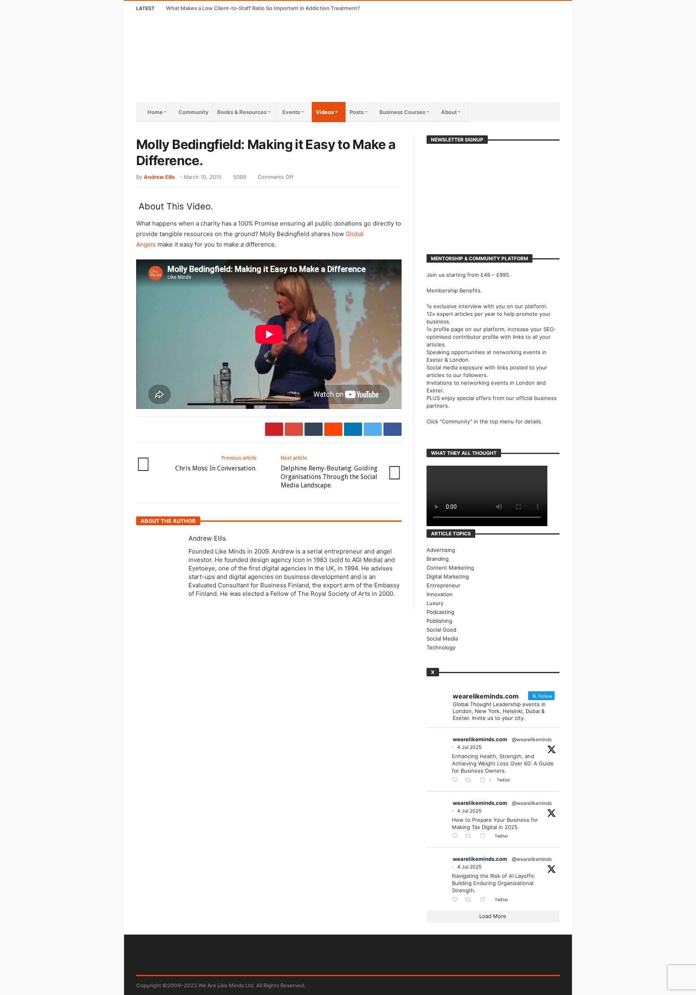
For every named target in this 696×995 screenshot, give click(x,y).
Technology (441, 647)
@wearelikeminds (532, 739)
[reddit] (333, 429)
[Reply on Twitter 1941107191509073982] (456, 836)
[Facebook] (492, 8)
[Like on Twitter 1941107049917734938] (485, 899)
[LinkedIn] (522, 8)
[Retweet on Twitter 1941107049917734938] (470, 899)
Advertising (441, 550)
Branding (438, 559)
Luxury (435, 603)
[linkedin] (353, 429)
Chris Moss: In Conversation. (216, 463)
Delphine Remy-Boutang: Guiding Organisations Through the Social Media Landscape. (329, 472)
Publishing (439, 621)
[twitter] (373, 429)
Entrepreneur (443, 585)
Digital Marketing (448, 576)
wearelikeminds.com (480, 739)
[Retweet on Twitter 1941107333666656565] (470, 780)
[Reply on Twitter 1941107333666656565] (456, 780)
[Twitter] (507, 8)
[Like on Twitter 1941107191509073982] (485, 836)
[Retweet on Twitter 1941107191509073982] (470, 836)
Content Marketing (450, 567)
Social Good (441, 629)
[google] (294, 429)
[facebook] (392, 429)
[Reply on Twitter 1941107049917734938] (456, 899)
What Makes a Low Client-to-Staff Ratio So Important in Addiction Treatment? (263, 8)
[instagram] (537, 8)
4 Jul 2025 (469, 747)
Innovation (440, 594)
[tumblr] (313, 429)
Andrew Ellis (159, 177)
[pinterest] (274, 429)
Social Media (442, 638)
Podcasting (440, 612)
